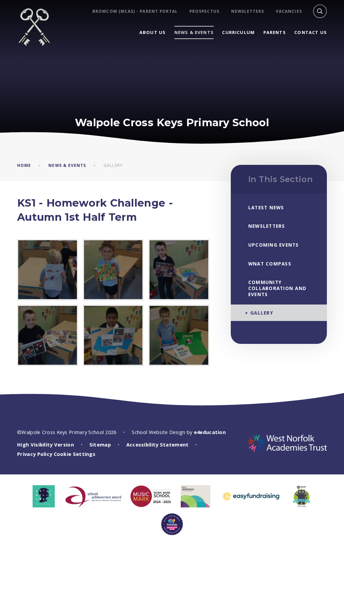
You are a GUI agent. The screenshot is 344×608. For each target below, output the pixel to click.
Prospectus (204, 11)
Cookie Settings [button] (74, 454)
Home (24, 165)
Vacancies (289, 11)
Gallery (113, 165)
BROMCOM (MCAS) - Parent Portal (135, 11)
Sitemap (100, 444)
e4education (210, 432)
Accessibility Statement (157, 444)
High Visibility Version (45, 444)
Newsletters (247, 11)
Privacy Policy (34, 454)
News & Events (67, 165)
